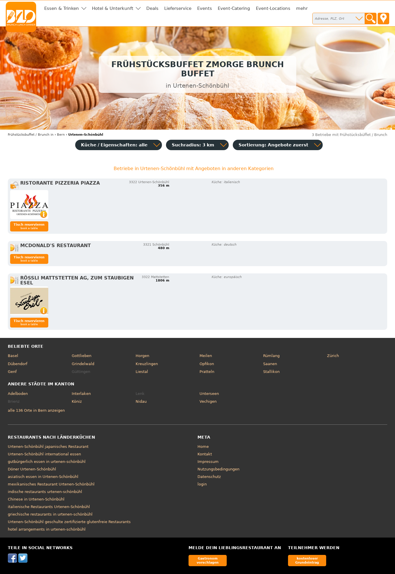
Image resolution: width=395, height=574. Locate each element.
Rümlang (271, 356)
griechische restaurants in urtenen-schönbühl (50, 514)
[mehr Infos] (29, 204)
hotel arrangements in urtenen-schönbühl (47, 529)
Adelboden (18, 393)
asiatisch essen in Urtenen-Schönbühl (43, 476)
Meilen (206, 356)
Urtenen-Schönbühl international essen (44, 454)
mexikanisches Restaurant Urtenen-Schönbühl (51, 484)
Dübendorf (17, 364)
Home (203, 446)
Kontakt (205, 454)
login (202, 484)
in (30, 135)
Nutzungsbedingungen (218, 469)
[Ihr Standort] (383, 18)
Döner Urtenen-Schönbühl (32, 469)
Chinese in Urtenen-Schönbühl (36, 499)
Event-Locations (273, 8)
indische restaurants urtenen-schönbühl (45, 492)
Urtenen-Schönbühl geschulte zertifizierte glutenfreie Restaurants (69, 522)
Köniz (77, 401)
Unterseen (209, 393)
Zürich (333, 356)
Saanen (270, 364)
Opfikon (207, 364)
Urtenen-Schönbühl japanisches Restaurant (48, 446)
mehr (302, 8)
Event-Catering (234, 8)
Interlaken (81, 393)
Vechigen (208, 401)
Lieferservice (177, 8)
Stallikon (271, 371)
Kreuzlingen (147, 364)
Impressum (208, 461)
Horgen (142, 356)
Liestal (142, 371)
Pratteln (207, 371)
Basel (13, 356)
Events (204, 8)
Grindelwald (83, 364)
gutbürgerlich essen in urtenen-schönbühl (47, 461)
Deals (152, 8)
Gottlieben (81, 356)
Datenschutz (209, 476)
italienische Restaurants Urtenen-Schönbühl (49, 507)
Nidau (141, 401)
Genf (12, 371)
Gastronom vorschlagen (208, 560)
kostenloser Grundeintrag (307, 560)
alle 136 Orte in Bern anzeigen (36, 410)
